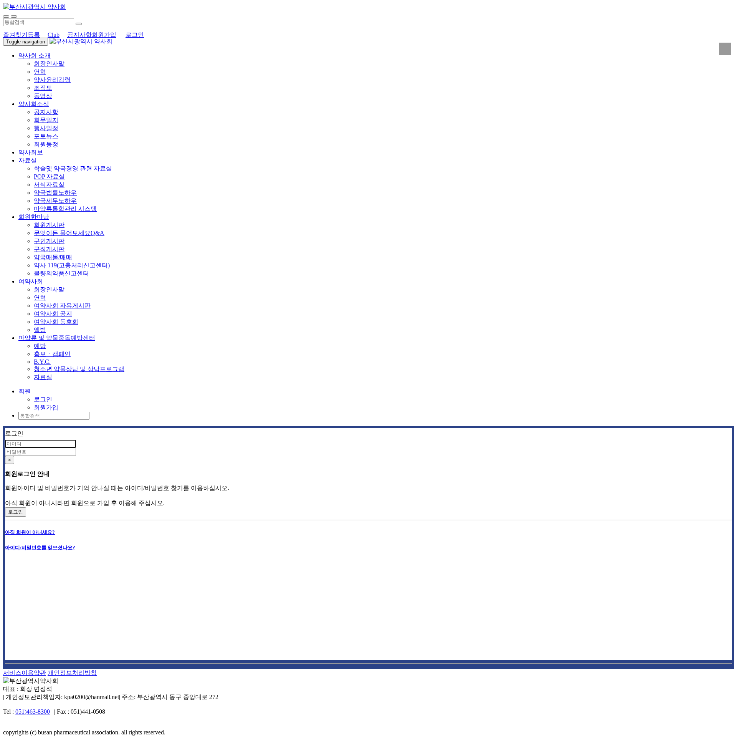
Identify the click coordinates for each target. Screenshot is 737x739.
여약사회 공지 (53, 313)
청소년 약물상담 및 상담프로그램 (79, 369)
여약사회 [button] (30, 281)
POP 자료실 (49, 176)
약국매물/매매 (53, 257)
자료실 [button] (27, 160)
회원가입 (104, 34)
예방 (40, 346)
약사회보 (30, 152)
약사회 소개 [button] (34, 55)
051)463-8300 (32, 711)
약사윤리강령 (52, 79)
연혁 (40, 71)
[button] (24, 391)
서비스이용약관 (24, 672)
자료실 (43, 377)
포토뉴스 (46, 136)
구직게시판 (49, 249)
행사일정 (46, 128)
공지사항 (79, 34)
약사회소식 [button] (33, 104)
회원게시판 (49, 225)
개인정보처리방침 (72, 672)
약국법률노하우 (55, 192)
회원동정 (46, 144)
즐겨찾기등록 (21, 34)
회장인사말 (49, 63)
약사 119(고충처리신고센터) (72, 265)
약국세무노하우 (55, 200)
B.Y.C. (42, 361)
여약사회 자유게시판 (62, 305)
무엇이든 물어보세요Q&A (69, 233)
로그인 (135, 34)
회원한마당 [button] (33, 217)
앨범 (40, 329)
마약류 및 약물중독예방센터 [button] (56, 338)
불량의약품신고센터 (61, 273)
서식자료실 (49, 184)
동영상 (43, 96)
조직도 (43, 88)
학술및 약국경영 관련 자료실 (73, 168)
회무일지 (46, 120)
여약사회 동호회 (56, 321)
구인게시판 (49, 241)
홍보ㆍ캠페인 (52, 354)
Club (53, 34)
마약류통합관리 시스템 (65, 208)
